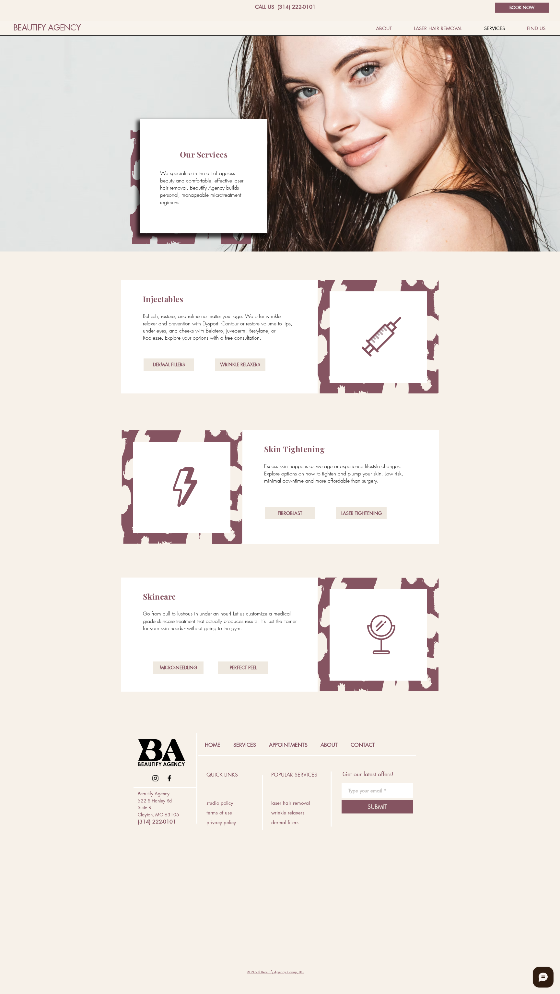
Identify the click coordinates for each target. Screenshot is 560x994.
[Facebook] (169, 778)
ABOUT (329, 745)
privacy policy (221, 822)
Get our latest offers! (368, 774)
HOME (212, 745)
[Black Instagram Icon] (155, 778)
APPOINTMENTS (288, 745)
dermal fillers (284, 822)
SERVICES (244, 745)
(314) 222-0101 (157, 821)
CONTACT (363, 745)
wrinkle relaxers (287, 813)
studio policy (219, 803)
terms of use (219, 813)
